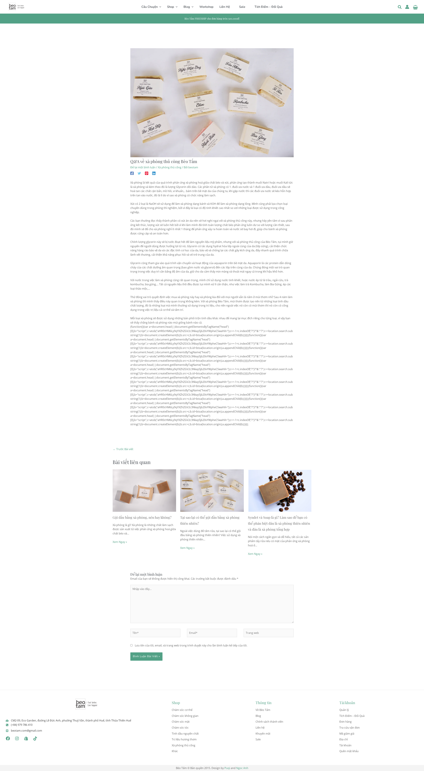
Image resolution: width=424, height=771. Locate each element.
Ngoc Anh (242, 768)
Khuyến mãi (263, 733)
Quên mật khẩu (349, 751)
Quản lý (344, 710)
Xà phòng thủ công (169, 167)
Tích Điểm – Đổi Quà (352, 716)
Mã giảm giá (346, 733)
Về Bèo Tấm (263, 710)
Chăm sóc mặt (181, 721)
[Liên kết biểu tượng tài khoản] (407, 7)
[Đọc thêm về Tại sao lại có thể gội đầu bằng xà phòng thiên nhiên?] (212, 490)
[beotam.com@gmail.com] (24, 731)
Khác (175, 751)
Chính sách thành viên (269, 721)
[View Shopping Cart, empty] (415, 7)
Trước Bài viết (123, 449)
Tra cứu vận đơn (349, 727)
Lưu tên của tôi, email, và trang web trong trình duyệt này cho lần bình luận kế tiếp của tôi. (191, 645)
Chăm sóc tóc (180, 727)
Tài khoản (345, 745)
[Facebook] (132, 173)
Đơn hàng (345, 721)
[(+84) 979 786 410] (19, 725)
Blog (258, 716)
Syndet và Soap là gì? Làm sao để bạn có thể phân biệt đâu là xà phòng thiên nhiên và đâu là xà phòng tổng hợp (279, 523)
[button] (159, 6)
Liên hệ (260, 727)
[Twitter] (139, 173)
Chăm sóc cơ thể (182, 710)
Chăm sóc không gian (185, 716)
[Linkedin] (154, 173)
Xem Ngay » (120, 542)
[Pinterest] (146, 173)
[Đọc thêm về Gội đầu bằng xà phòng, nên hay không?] (144, 490)
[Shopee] (26, 738)
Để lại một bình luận (143, 167)
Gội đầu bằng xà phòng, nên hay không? (142, 517)
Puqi (227, 768)
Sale (258, 739)
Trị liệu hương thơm (184, 739)
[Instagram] (17, 738)
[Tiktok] (35, 738)
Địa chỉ (343, 739)
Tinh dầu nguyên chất (185, 733)
